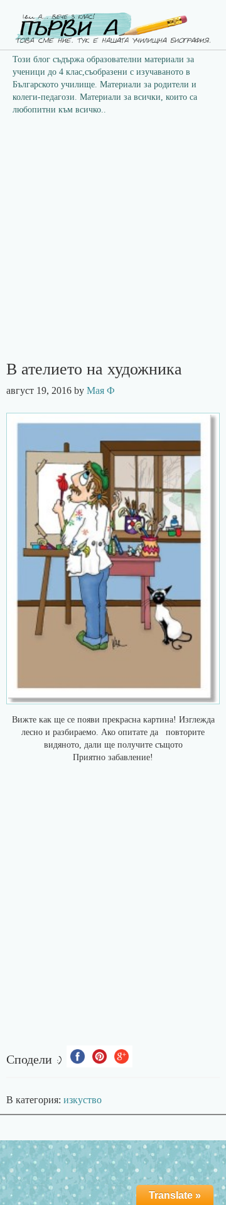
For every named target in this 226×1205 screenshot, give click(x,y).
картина (158, 719)
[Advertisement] (113, 242)
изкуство (82, 1099)
